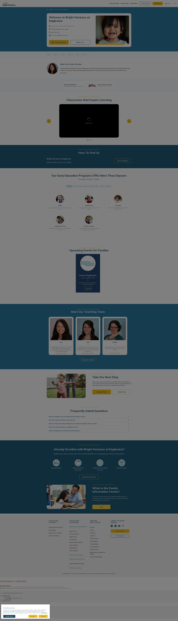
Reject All (33, 616)
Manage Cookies (9, 616)
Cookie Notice (44, 612)
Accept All (43, 616)
